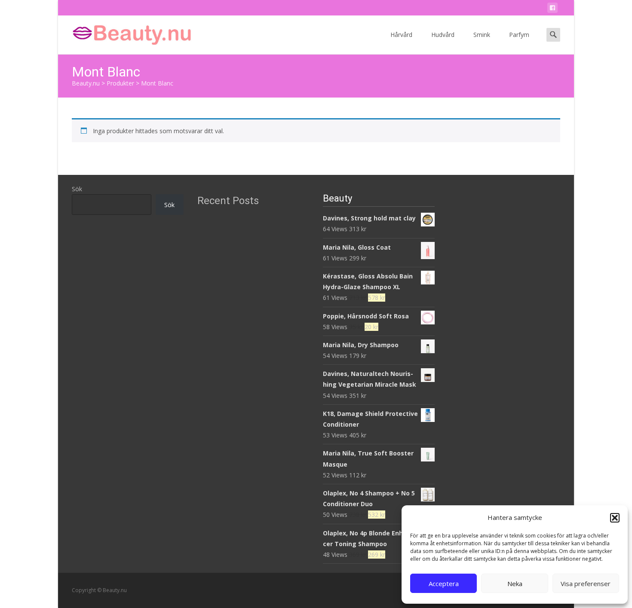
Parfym (519, 35)
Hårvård (401, 35)
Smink (481, 35)
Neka (514, 583)
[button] (615, 517)
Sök (77, 189)
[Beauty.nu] (125, 32)
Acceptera (444, 583)
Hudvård (442, 35)
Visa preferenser (586, 583)
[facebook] (552, 9)
